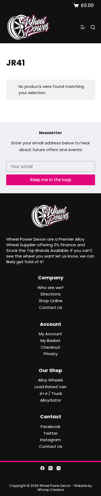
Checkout (50, 347)
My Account (50, 334)
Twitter (50, 433)
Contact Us (50, 307)
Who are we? (50, 287)
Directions (51, 294)
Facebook (50, 426)
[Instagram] (59, 468)
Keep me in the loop (50, 180)
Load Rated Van (50, 387)
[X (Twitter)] (50, 468)
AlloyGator (50, 400)
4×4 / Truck (50, 393)
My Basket (50, 340)
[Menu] (83, 27)
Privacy (51, 353)
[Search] (93, 27)
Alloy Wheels (50, 380)
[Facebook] (42, 468)
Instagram (50, 440)
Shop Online (50, 301)
